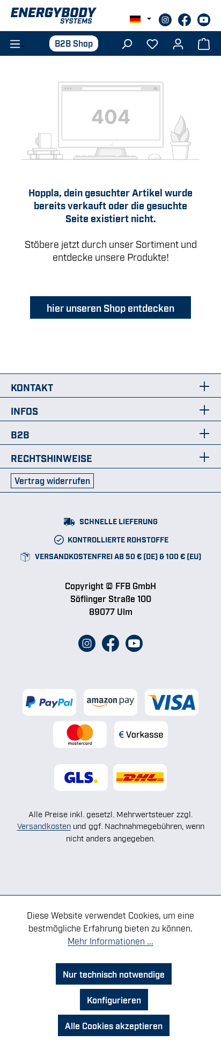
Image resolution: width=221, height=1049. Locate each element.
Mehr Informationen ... (110, 940)
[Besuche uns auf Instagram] (166, 18)
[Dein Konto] (178, 43)
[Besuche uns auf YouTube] (203, 18)
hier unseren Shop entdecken (110, 307)
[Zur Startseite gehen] (110, 15)
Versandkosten (44, 825)
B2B (20, 434)
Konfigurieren (114, 999)
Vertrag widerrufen (52, 480)
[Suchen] (126, 43)
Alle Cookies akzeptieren (114, 1025)
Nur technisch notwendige (114, 974)
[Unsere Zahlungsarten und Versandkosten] (110, 718)
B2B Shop (74, 43)
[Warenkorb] (204, 43)
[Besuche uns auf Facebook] (185, 18)
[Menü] (13, 43)
